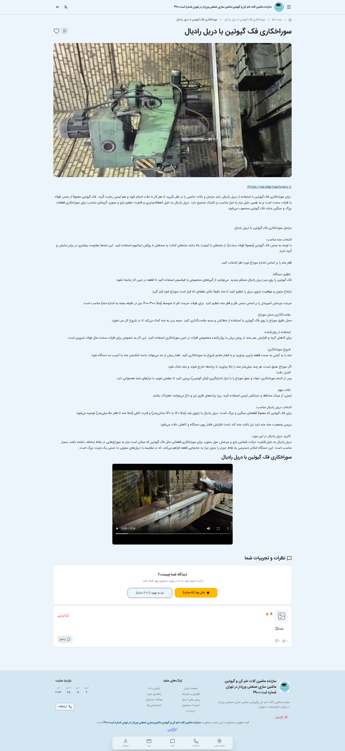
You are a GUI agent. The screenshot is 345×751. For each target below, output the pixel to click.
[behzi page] (172, 730)
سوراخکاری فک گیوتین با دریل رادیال (244, 20)
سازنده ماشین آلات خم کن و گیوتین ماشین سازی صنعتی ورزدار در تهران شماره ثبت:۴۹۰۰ (152, 722)
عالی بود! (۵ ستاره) (194, 592)
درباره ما (190, 711)
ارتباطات (62, 706)
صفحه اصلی (191, 689)
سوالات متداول (154, 700)
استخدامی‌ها (154, 705)
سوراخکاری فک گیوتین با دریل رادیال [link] (196, 20)
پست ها (277, 20)
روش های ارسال (191, 700)
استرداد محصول (191, 705)
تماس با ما (154, 689)
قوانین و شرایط (191, 694)
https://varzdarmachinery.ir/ (269, 187)
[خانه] (290, 19)
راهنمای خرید (154, 694)
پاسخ (62, 639)
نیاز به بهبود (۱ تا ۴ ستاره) (150, 593)
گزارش (61, 616)
